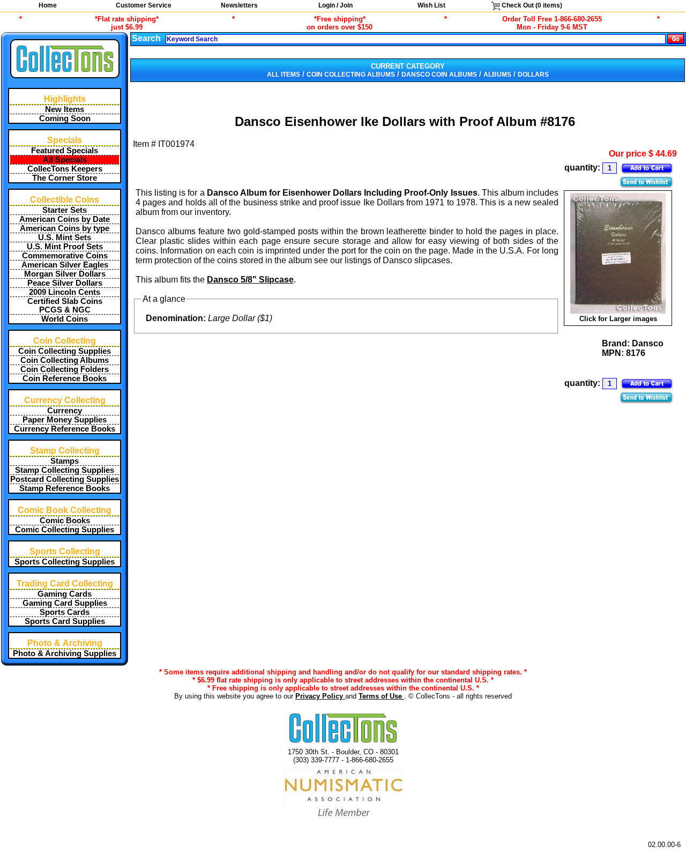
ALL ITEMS (283, 74)
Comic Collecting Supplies (64, 529)
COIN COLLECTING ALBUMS (351, 74)
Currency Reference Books (64, 429)
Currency (64, 410)
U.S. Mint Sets (64, 237)
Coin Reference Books (65, 378)
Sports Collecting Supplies (64, 562)
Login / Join (335, 5)
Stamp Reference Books (64, 488)
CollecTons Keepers (64, 169)
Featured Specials (64, 150)
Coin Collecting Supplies (64, 351)
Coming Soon (65, 118)
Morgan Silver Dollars (65, 274)
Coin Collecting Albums (64, 360)
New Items (64, 109)
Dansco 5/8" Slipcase (250, 279)
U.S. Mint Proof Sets (65, 246)
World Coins (64, 319)
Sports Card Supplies (65, 621)
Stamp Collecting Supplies (64, 470)
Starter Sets (64, 210)
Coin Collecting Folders (64, 369)
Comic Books (65, 520)
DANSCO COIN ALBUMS (439, 74)
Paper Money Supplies (65, 419)
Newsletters (239, 5)
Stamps (64, 461)
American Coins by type (64, 228)
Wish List (431, 5)
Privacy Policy (320, 696)
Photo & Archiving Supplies (64, 653)
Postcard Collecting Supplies (64, 479)
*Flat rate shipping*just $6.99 (127, 23)
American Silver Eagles (64, 265)
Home (48, 5)
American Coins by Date (64, 219)
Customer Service (144, 5)
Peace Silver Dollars (64, 283)
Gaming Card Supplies (65, 603)
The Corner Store (64, 178)
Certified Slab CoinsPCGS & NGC (64, 305)
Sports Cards (65, 612)
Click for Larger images (618, 319)
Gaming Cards (65, 594)
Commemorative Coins (65, 255)
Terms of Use (381, 696)
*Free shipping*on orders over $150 (339, 23)
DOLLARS (533, 74)
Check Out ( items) (531, 5)
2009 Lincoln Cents (64, 292)
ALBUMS (497, 74)
